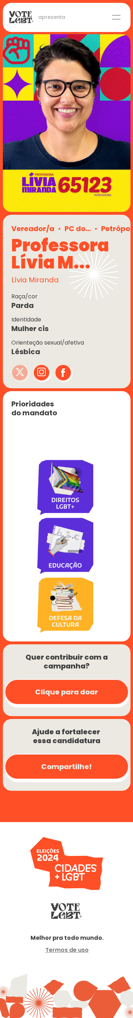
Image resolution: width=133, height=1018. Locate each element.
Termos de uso (67, 950)
